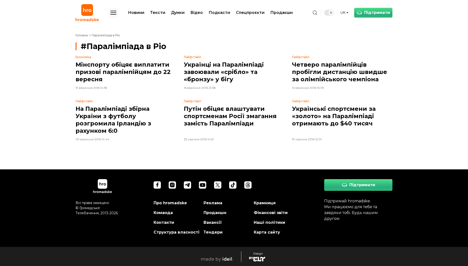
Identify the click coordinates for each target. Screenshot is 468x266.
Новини (136, 12)
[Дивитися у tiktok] (232, 185)
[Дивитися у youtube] (202, 185)
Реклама (213, 203)
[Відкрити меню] (113, 13)
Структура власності (176, 232)
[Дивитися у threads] (248, 185)
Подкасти (219, 12)
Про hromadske (170, 203)
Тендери (213, 232)
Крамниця (265, 203)
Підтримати (377, 12)
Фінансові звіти (271, 212)
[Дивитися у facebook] (157, 185)
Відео (196, 12)
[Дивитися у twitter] (217, 185)
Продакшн (281, 12)
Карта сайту (267, 232)
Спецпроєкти (250, 12)
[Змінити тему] (329, 13)
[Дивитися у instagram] (172, 185)
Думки (178, 12)
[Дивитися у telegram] (187, 185)
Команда (163, 212)
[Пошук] (315, 13)
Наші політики (269, 222)
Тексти (157, 12)
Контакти (164, 222)
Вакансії (213, 222)
